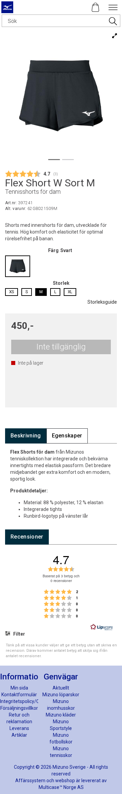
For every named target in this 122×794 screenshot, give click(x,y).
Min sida (19, 688)
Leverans (19, 728)
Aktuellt (61, 688)
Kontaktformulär (19, 694)
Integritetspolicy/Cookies (26, 701)
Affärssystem (30, 780)
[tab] (25, 436)
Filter (18, 634)
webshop (65, 780)
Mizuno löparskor (60, 694)
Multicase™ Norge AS (61, 787)
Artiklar (19, 735)
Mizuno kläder (61, 714)
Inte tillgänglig (61, 347)
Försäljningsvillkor (19, 708)
